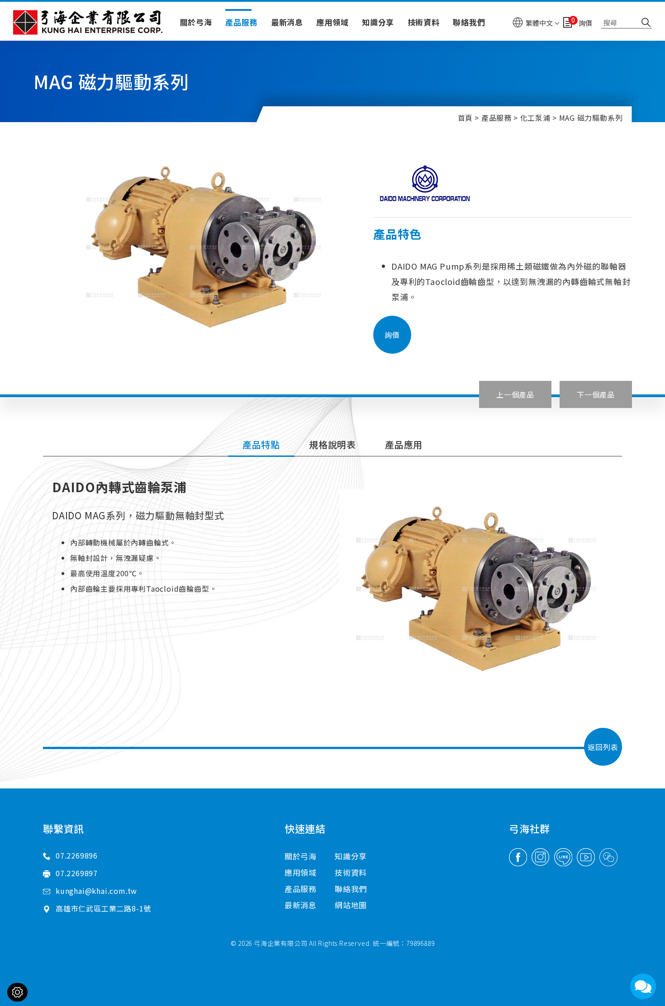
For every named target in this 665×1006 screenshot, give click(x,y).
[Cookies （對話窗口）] (17, 992)
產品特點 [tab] (261, 444)
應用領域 (332, 22)
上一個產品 (515, 394)
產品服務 (241, 22)
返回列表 (603, 746)
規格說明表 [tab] (332, 444)
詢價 (392, 334)
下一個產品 (596, 394)
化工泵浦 (535, 117)
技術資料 (424, 22)
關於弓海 (196, 22)
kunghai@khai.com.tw (96, 890)
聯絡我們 (469, 22)
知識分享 (378, 22)
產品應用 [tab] (404, 444)
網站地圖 (351, 905)
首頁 (465, 117)
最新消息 (287, 22)
